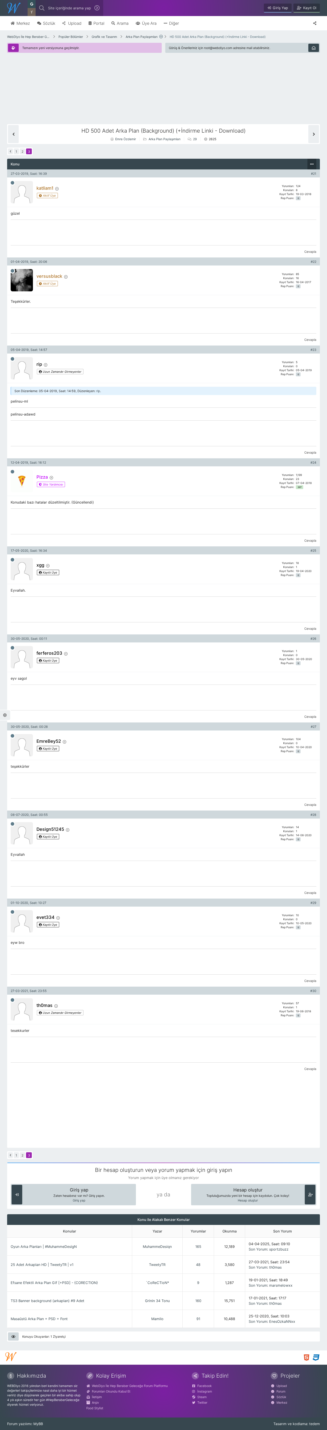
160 (198, 1300)
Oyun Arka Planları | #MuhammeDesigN (44, 1246)
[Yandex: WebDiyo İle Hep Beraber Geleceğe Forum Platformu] (32, 12)
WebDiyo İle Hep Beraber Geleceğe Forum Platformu (28, 37)
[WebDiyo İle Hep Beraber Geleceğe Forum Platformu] (13, 8)
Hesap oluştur (248, 1200)
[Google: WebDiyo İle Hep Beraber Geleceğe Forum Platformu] (32, 4)
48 (198, 1264)
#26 (313, 638)
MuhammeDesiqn (157, 1246)
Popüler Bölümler (71, 37)
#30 (313, 991)
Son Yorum (258, 1249)
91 (198, 1319)
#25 (313, 550)
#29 (313, 903)
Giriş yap (79, 1200)
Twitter (202, 1402)
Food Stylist (94, 1408)
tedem (314, 1424)
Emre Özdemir (125, 139)
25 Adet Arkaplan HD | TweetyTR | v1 (42, 1264)
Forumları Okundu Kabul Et (111, 1391)
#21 (313, 173)
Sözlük (281, 1397)
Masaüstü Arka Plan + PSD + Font (39, 1319)
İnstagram (204, 1391)
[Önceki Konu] (13, 134)
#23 (313, 350)
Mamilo (157, 1319)
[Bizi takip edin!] (315, 23)
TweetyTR (157, 1264)
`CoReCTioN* (157, 1282)
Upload (282, 1386)
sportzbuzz (279, 1249)
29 (195, 139)
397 (300, 487)
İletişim (97, 1397)
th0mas (275, 1267)
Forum (281, 1391)
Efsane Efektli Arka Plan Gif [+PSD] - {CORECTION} (54, 1282)
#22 (313, 261)
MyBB (38, 1424)
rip (98, 391)
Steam (202, 1397)
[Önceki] (10, 151)
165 (198, 1246)
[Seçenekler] (311, 164)
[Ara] (97, 8)
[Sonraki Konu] (313, 134)
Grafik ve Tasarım (104, 37)
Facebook (204, 1386)
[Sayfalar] (161, 36)
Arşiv (95, 1402)
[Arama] (42, 8)
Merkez (282, 1402)
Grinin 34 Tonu (157, 1300)
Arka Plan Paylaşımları (141, 37)
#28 (313, 815)
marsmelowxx (281, 1285)
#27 (313, 726)
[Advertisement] (140, 93)
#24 (313, 462)
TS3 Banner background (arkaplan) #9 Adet (47, 1300)
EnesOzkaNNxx (282, 1321)
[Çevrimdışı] (12, 182)
